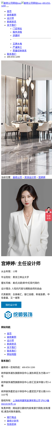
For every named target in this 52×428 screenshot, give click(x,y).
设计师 (10, 18)
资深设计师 (30, 177)
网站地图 (11, 354)
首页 (9, 11)
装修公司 (17, 177)
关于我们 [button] (11, 25)
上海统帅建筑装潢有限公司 (26, 400)
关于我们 (11, 347)
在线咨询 (11, 424)
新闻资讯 (11, 21)
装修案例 (11, 15)
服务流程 (17, 32)
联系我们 (11, 54)
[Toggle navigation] (7, 6)
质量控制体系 (20, 50)
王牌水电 (17, 44)
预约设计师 (11, 305)
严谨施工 (17, 47)
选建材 (16, 35)
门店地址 (17, 28)
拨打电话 (11, 417)
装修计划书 (12, 421)
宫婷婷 (41, 177)
